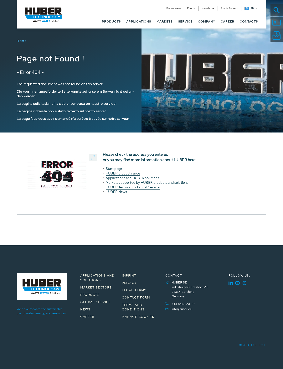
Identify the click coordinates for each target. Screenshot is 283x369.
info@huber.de (182, 309)
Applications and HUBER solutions (132, 178)
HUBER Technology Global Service (133, 187)
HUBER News (116, 192)
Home (21, 41)
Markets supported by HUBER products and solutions (147, 182)
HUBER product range (123, 173)
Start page (114, 168)
